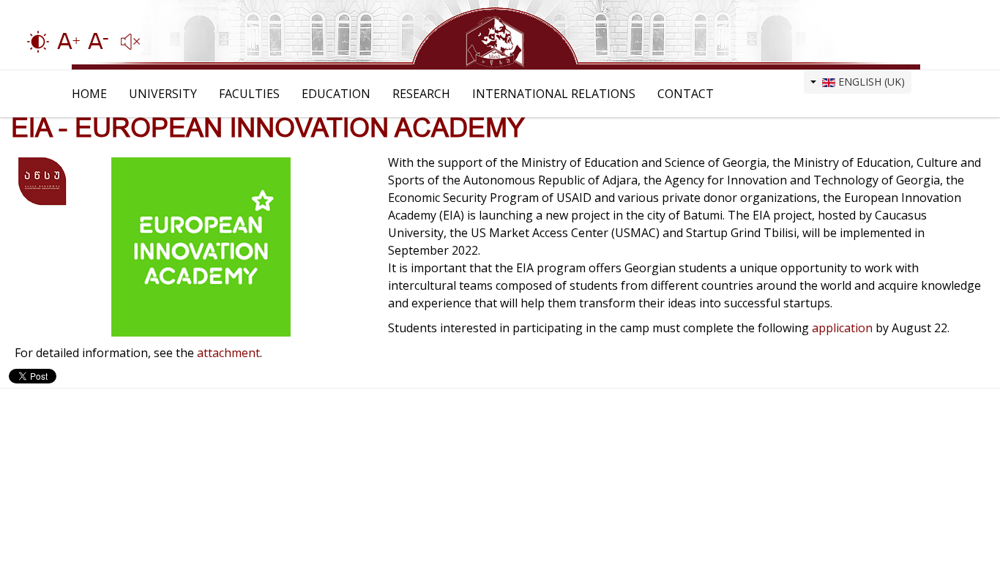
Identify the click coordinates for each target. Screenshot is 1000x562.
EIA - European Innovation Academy (268, 128)
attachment (228, 353)
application (844, 328)
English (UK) (870, 82)
